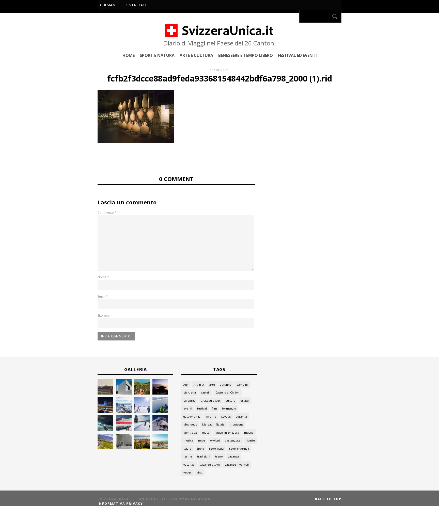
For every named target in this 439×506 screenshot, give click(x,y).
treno (219, 456)
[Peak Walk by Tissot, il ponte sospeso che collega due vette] (124, 411)
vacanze (189, 464)
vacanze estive (210, 464)
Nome (103, 277)
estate (244, 400)
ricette (250, 440)
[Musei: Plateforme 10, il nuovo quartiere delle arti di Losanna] (124, 448)
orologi (215, 440)
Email (103, 296)
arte (212, 384)
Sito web (104, 315)
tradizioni (203, 456)
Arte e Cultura (196, 55)
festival (202, 408)
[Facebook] (294, 16)
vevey (187, 472)
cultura (230, 400)
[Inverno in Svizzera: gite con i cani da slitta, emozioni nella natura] (160, 429)
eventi (187, 408)
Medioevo (190, 424)
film (214, 408)
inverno (211, 416)
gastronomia (191, 416)
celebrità (189, 400)
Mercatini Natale (213, 424)
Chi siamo (109, 5)
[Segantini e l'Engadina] (105, 393)
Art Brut (199, 384)
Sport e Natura (157, 55)
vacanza (233, 456)
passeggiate (233, 440)
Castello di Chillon (227, 392)
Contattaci (134, 5)
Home (128, 55)
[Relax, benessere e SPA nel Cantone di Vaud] (142, 393)
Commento (107, 212)
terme (187, 456)
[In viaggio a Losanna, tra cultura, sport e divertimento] (142, 448)
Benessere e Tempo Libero (245, 55)
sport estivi (216, 448)
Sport (200, 448)
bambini (242, 384)
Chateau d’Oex (211, 400)
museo (249, 432)
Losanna (241, 416)
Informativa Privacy (120, 503)
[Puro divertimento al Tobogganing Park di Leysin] (160, 411)
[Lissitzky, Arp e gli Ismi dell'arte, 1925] (124, 393)
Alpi (186, 384)
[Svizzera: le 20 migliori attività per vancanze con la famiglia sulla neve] (142, 411)
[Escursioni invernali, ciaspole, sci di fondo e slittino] (142, 429)
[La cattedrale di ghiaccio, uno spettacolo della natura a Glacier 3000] (124, 429)
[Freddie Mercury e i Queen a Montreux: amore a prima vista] (160, 393)
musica (188, 440)
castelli (205, 392)
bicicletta (189, 392)
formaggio (229, 408)
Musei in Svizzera (227, 432)
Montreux (190, 432)
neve (201, 440)
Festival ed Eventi (297, 55)
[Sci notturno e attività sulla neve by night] (105, 429)
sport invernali (239, 448)
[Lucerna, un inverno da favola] (105, 411)
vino (199, 472)
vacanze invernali (237, 464)
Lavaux (226, 416)
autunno (225, 384)
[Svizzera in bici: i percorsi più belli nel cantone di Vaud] (160, 448)
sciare (187, 448)
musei (206, 432)
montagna (236, 424)
